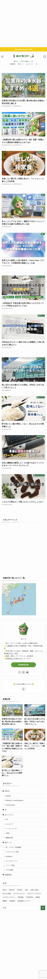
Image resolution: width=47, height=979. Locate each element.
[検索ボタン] (44, 56)
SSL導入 (19, 890)
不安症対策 (29, 897)
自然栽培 (12, 901)
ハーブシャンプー (12, 829)
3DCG (7, 791)
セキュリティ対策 (13, 852)
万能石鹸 (20, 897)
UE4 (26, 890)
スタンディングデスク (34, 893)
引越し (8, 833)
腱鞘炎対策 (9, 838)
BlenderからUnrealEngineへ (15, 800)
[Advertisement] (23, 23)
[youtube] (27, 672)
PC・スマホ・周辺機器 (13, 847)
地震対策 (8, 875)
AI (5, 810)
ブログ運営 (9, 870)
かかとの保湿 (7, 893)
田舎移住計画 (23, 665)
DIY (7, 819)
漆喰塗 (38, 897)
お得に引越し (35, 890)
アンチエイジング (19, 893)
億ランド (8, 842)
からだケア (9, 824)
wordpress (9, 856)
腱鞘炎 (5, 901)
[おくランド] (23, 56)
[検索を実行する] (43, 908)
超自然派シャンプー (24, 901)
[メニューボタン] (2, 56)
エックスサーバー (12, 861)
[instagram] (23, 672)
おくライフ (9, 815)
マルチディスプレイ (9, 897)
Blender (8, 796)
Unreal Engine (10, 805)
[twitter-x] (19, 672)
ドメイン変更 (10, 865)
